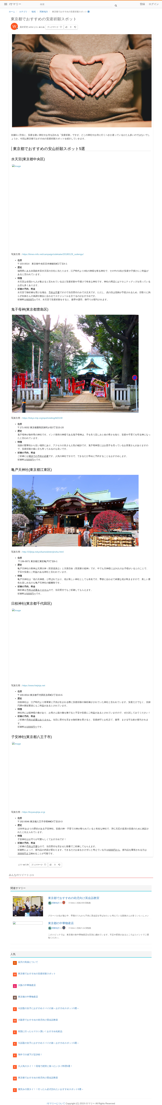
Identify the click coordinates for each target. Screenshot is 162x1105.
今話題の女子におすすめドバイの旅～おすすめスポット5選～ (48, 1008)
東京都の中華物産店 (61, 923)
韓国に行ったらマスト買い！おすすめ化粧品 (40, 1031)
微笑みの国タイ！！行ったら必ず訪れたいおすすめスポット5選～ (51, 1089)
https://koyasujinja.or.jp (33, 812)
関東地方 (56, 903)
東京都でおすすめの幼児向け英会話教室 (73, 898)
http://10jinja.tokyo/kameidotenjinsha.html (43, 552)
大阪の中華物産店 (27, 985)
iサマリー (15, 4)
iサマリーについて (56, 1103)
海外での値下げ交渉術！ (30, 1054)
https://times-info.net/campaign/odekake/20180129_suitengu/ (53, 254)
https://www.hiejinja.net (33, 685)
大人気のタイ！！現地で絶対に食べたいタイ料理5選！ (45, 1066)
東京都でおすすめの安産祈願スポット (37, 973)
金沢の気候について (28, 962)
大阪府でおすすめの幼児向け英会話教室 (38, 1020)
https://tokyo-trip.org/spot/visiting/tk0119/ (42, 418)
